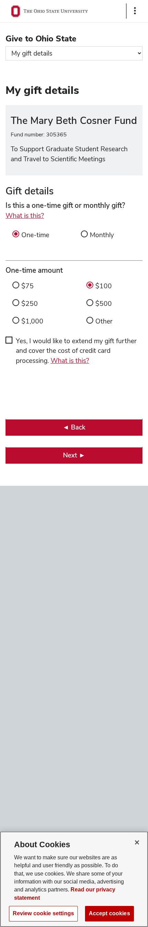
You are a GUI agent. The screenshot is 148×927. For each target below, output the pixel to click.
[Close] (137, 842)
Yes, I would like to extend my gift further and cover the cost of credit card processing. (76, 351)
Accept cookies (109, 913)
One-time (35, 235)
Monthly (102, 235)
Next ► (74, 455)
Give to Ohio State (41, 38)
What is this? (25, 215)
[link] (74, 427)
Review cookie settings (43, 913)
